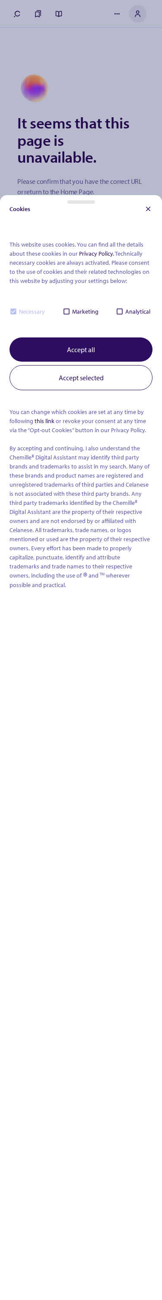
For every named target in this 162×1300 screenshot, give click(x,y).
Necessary (32, 311)
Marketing (85, 311)
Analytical (137, 311)
